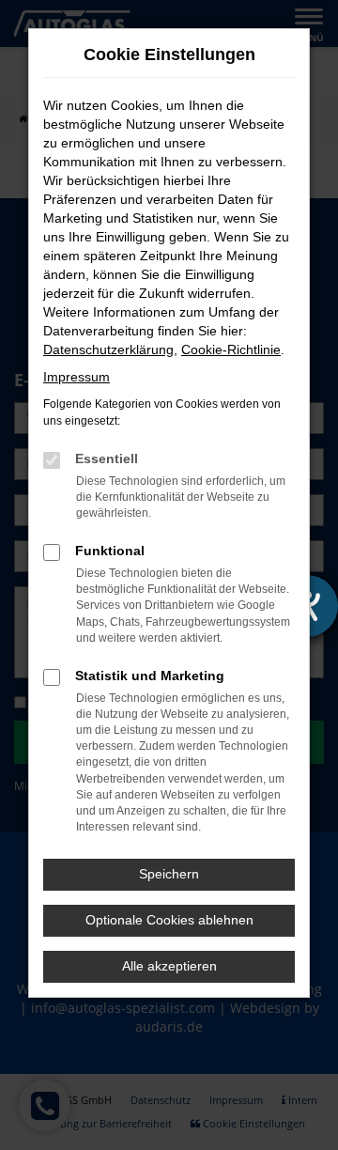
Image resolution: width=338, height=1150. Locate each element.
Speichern (169, 873)
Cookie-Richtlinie (231, 349)
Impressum (76, 376)
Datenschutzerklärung (108, 349)
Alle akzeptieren (169, 965)
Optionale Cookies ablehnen (169, 919)
